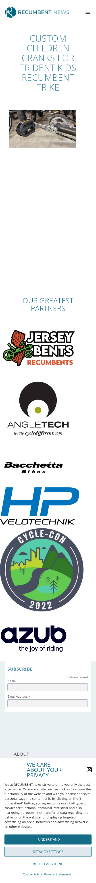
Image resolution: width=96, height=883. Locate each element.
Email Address (18, 696)
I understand (48, 839)
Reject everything (48, 864)
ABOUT (21, 754)
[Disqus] (48, 231)
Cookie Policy (32, 874)
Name (11, 681)
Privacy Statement (57, 874)
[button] (89, 769)
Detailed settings (48, 851)
